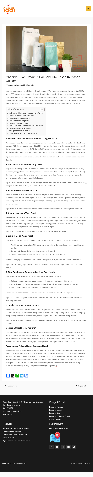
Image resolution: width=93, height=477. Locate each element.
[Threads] (68, 447)
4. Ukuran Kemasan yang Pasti (19, 121)
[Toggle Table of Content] (41, 110)
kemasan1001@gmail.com (12, 411)
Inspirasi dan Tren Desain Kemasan (16, 429)
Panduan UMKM (9, 438)
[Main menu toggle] (88, 8)
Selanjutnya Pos (83, 386)
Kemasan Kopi (54, 413)
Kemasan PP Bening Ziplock (59, 416)
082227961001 (8, 408)
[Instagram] (63, 447)
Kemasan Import (55, 410)
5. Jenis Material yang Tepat (18, 123)
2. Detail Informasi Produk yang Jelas (21, 115)
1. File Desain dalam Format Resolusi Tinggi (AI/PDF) (26, 113)
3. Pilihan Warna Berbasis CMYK (19, 118)
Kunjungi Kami (8, 414)
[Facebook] (51, 447)
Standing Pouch (55, 419)
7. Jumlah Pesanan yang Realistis (20, 128)
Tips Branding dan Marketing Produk (16, 441)
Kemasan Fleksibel (56, 407)
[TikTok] (74, 447)
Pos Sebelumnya (9, 386)
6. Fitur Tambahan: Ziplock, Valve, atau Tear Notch (26, 126)
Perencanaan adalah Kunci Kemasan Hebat (23, 133)
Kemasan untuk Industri (16, 85)
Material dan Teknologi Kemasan (15, 435)
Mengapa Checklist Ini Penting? (19, 131)
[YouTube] (57, 447)
